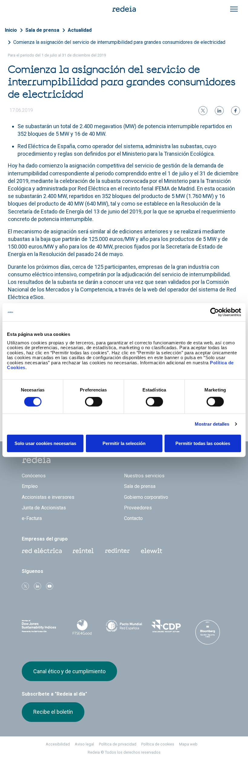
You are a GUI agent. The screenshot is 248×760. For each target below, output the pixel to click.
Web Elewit (151, 551)
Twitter (25, 586)
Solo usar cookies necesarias (45, 443)
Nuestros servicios (144, 476)
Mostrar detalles (212, 424)
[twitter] (202, 110)
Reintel (83, 551)
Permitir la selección (124, 443)
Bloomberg (207, 632)
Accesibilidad (58, 744)
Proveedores (138, 508)
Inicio (11, 30)
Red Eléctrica (42, 551)
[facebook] (235, 110)
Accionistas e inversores (48, 497)
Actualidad (80, 30)
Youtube (49, 586)
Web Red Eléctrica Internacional (117, 551)
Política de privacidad (117, 744)
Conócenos (34, 476)
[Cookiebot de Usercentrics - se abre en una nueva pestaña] (214, 312)
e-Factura (32, 518)
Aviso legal (84, 744)
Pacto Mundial (124, 626)
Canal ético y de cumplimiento (69, 671)
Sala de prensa (42, 30)
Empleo (30, 486)
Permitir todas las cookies (202, 443)
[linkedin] (219, 110)
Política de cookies (157, 744)
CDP (165, 626)
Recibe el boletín (53, 712)
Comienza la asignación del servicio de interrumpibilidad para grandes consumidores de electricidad (119, 42)
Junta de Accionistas (44, 508)
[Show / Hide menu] (234, 9)
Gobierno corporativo (146, 497)
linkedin (37, 586)
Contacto (133, 518)
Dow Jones (40, 626)
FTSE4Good (82, 627)
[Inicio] (124, 8)
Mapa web (188, 744)
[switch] (93, 402)
